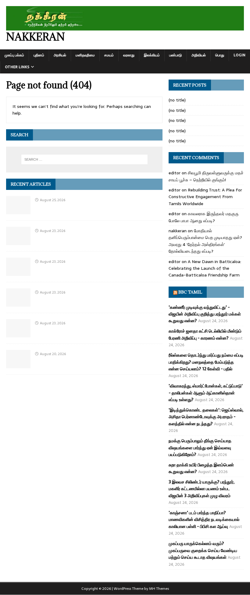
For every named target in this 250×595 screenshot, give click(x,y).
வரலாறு (128, 55)
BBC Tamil (190, 292)
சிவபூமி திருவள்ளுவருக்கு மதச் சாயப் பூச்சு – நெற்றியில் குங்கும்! (206, 176)
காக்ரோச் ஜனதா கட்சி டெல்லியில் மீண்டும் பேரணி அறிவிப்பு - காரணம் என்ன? (205, 334)
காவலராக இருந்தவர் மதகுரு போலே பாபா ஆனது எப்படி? (203, 217)
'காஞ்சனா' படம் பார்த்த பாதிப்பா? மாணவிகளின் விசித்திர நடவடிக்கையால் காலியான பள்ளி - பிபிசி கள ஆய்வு (204, 519)
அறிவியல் (198, 55)
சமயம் (109, 55)
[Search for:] (84, 159)
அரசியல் (60, 55)
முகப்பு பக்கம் (14, 55)
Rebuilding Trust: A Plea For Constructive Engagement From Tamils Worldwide (205, 197)
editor (174, 172)
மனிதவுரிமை (85, 55)
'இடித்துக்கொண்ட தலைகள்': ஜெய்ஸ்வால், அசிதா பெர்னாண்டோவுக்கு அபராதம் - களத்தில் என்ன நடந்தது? (206, 417)
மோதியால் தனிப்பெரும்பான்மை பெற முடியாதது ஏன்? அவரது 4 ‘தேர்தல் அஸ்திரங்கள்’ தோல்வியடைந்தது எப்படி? (205, 241)
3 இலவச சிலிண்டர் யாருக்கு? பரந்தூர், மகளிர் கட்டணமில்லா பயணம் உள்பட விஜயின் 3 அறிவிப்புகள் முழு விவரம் (201, 489)
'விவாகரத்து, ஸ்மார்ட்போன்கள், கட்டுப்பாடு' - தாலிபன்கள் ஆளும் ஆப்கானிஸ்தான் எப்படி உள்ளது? (206, 393)
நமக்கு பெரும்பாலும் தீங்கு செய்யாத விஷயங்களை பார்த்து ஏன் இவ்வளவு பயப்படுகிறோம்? (200, 447)
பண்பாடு (175, 55)
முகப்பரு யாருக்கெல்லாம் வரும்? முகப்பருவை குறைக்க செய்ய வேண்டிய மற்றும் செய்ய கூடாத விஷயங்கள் (203, 550)
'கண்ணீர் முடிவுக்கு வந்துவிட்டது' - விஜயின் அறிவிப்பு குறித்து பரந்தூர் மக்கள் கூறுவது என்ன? (205, 314)
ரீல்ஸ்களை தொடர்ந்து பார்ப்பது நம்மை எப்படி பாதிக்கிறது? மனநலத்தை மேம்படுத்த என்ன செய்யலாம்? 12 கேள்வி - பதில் (206, 362)
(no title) (177, 100)
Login (239, 55)
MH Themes (159, 589)
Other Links (17, 67)
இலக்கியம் (152, 55)
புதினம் (39, 55)
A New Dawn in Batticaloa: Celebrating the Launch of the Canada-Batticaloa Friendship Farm (205, 268)
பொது (219, 55)
